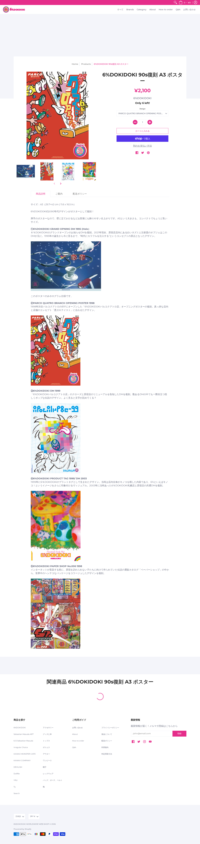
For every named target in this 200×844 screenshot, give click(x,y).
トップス (46, 741)
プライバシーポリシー (110, 727)
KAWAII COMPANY (22, 760)
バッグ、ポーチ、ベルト (52, 780)
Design (142, 109)
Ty (15, 787)
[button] (185, 2)
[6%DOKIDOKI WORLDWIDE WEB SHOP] (14, 9)
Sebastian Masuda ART (24, 734)
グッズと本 (47, 734)
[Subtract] (135, 122)
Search (17, 793)
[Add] (149, 122)
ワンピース (47, 760)
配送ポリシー (106, 741)
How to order (78, 741)
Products (86, 64)
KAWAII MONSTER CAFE (25, 754)
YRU (16, 780)
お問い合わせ (77, 727)
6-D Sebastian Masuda (23, 741)
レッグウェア (48, 774)
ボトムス (46, 747)
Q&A (74, 747)
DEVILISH (18, 767)
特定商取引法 (106, 754)
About (75, 734)
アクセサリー (48, 727)
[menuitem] (175, 2)
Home (75, 64)
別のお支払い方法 (142, 145)
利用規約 (104, 747)
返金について (106, 734)
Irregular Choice (21, 747)
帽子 (44, 767)
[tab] (40, 194)
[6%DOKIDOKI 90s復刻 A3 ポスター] (26, 171)
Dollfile (17, 774)
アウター (46, 754)
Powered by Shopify (22, 829)
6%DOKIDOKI (142, 98)
